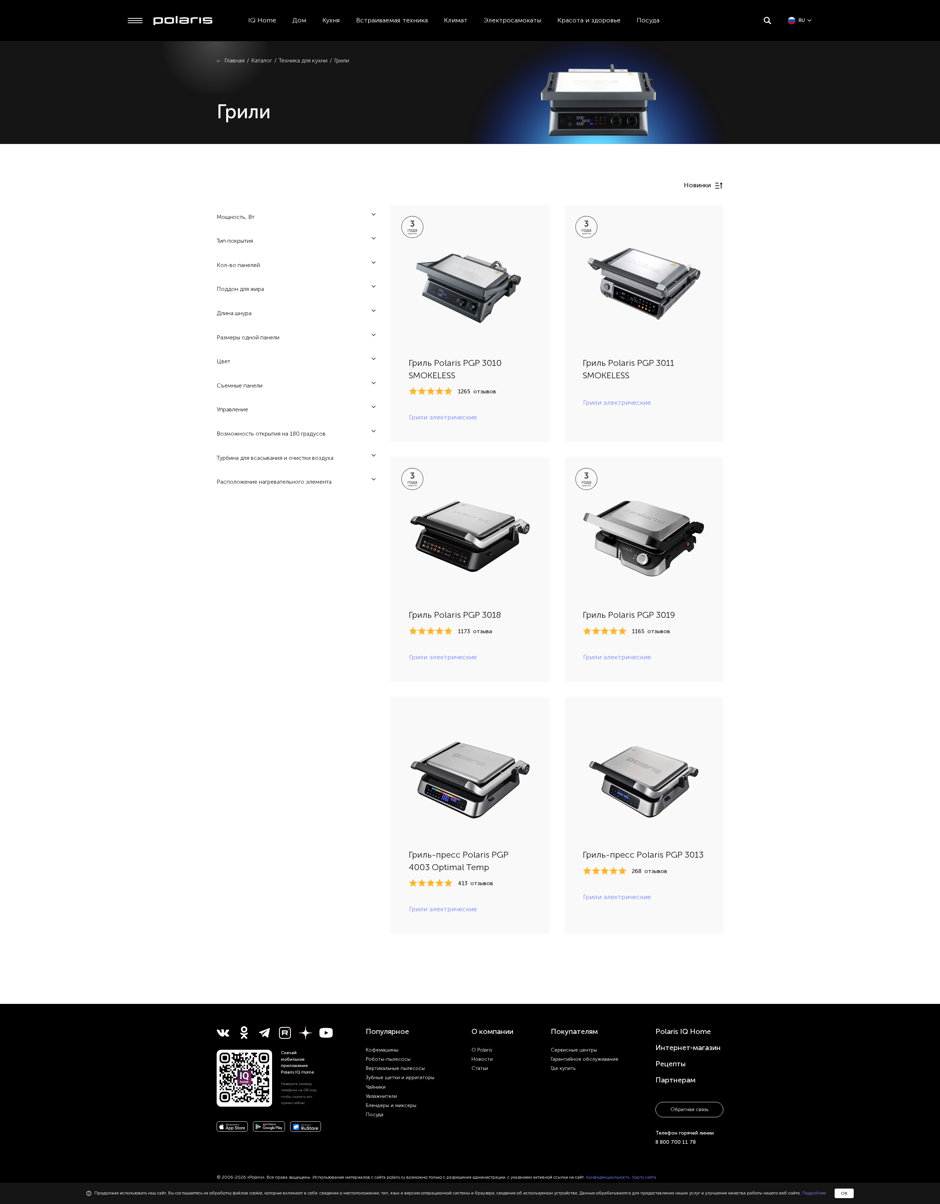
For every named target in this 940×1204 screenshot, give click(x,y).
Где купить (563, 1068)
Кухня (331, 20)
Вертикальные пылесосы (395, 1068)
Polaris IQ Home (683, 1031)
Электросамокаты (512, 20)
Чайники (376, 1087)
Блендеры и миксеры (391, 1105)
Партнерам (675, 1079)
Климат (455, 20)
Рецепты (670, 1063)
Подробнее (814, 1193)
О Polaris (481, 1050)
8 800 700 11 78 (675, 1142)
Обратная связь (689, 1109)
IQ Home (262, 20)
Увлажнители (381, 1096)
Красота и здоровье (589, 20)
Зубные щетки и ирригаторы (400, 1077)
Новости (482, 1059)
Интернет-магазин (688, 1047)
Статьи (479, 1068)
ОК (844, 1193)
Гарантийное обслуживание (584, 1059)
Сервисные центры (574, 1050)
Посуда (648, 20)
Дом (299, 20)
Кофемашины (382, 1050)
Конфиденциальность (607, 1177)
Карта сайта (644, 1177)
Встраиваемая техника (392, 20)
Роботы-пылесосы (388, 1059)
